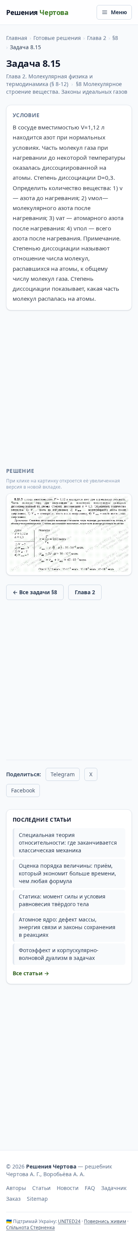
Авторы (16, 1188)
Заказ (13, 1198)
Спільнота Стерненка (30, 1227)
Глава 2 (96, 37)
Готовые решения (57, 37)
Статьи (41, 1188)
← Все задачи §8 (35, 592)
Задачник (114, 1188)
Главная (16, 37)
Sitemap (37, 1198)
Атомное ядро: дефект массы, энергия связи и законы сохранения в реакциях (67, 927)
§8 (115, 37)
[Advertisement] (69, 389)
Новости (68, 1188)
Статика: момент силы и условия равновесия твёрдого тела (62, 900)
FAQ (90, 1188)
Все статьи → (31, 973)
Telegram (63, 774)
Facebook (23, 790)
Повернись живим (105, 1221)
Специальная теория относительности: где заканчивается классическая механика (68, 842)
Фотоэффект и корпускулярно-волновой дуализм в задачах (59, 953)
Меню (119, 12)
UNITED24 (69, 1221)
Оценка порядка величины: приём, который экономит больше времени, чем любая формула (67, 873)
